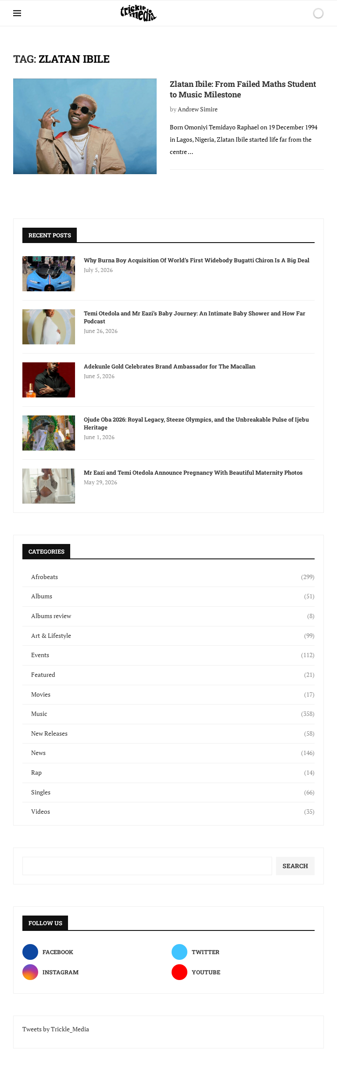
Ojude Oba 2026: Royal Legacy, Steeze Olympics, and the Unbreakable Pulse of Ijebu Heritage (196, 423)
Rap (173, 772)
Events (173, 655)
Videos (173, 811)
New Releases (173, 733)
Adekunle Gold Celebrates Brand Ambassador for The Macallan (169, 366)
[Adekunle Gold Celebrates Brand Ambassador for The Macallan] (48, 379)
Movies (173, 694)
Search (295, 866)
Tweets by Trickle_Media (55, 1029)
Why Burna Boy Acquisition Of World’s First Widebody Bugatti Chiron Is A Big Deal (196, 260)
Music (173, 713)
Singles (173, 792)
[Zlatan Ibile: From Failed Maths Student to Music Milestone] (85, 126)
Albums (173, 596)
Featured (173, 674)
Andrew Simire (198, 109)
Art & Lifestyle (173, 635)
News (173, 752)
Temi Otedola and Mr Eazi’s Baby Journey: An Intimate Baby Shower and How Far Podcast (194, 317)
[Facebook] (272, 13)
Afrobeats (173, 576)
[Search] (303, 13)
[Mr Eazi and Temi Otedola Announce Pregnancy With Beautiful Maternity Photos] (48, 486)
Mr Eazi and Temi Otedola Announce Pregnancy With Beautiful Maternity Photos (193, 472)
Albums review (173, 616)
